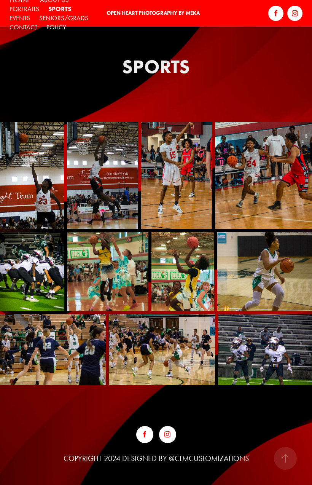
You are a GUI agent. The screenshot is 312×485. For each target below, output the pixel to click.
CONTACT (23, 27)
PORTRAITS (24, 9)
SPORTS (59, 9)
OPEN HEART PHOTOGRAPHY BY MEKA (153, 13)
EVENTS (20, 18)
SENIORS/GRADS (63, 18)
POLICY (56, 27)
